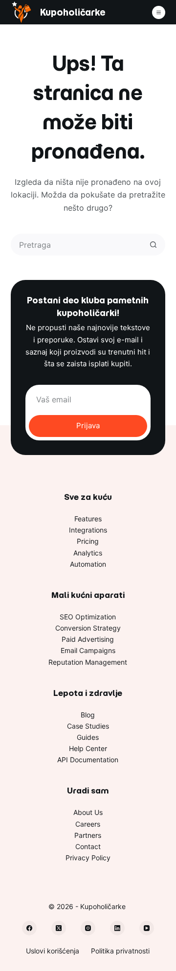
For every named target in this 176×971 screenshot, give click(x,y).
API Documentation (87, 759)
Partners (87, 835)
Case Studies (88, 726)
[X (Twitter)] (58, 928)
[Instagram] (88, 928)
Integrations (88, 530)
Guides (88, 737)
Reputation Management (87, 662)
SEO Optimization (88, 617)
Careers (87, 824)
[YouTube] (146, 928)
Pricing (88, 541)
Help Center (88, 748)
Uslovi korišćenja (52, 951)
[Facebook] (29, 928)
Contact (88, 846)
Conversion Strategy (88, 628)
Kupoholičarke (72, 12)
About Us (88, 812)
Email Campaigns (88, 650)
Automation (88, 564)
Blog (88, 715)
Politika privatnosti (120, 951)
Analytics (87, 553)
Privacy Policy (88, 857)
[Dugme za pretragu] (153, 245)
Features (88, 519)
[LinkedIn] (117, 928)
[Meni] (158, 12)
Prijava (88, 425)
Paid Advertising (88, 639)
